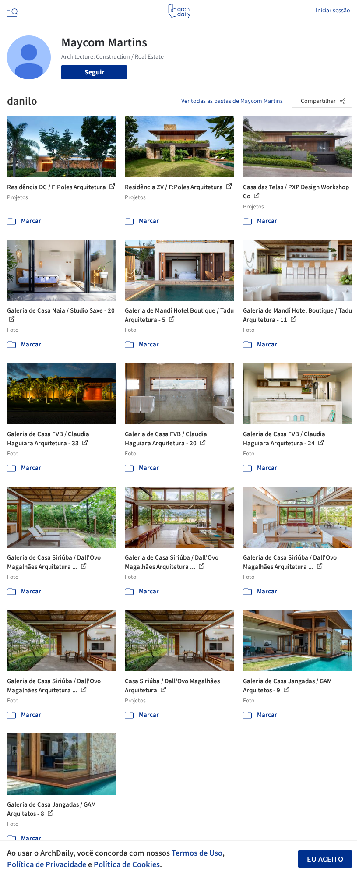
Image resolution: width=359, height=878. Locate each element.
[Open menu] (11, 10)
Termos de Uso (197, 853)
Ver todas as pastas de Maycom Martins (232, 101)
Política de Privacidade (46, 864)
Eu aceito (325, 859)
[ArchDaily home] (179, 11)
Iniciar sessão (333, 10)
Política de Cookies (127, 864)
